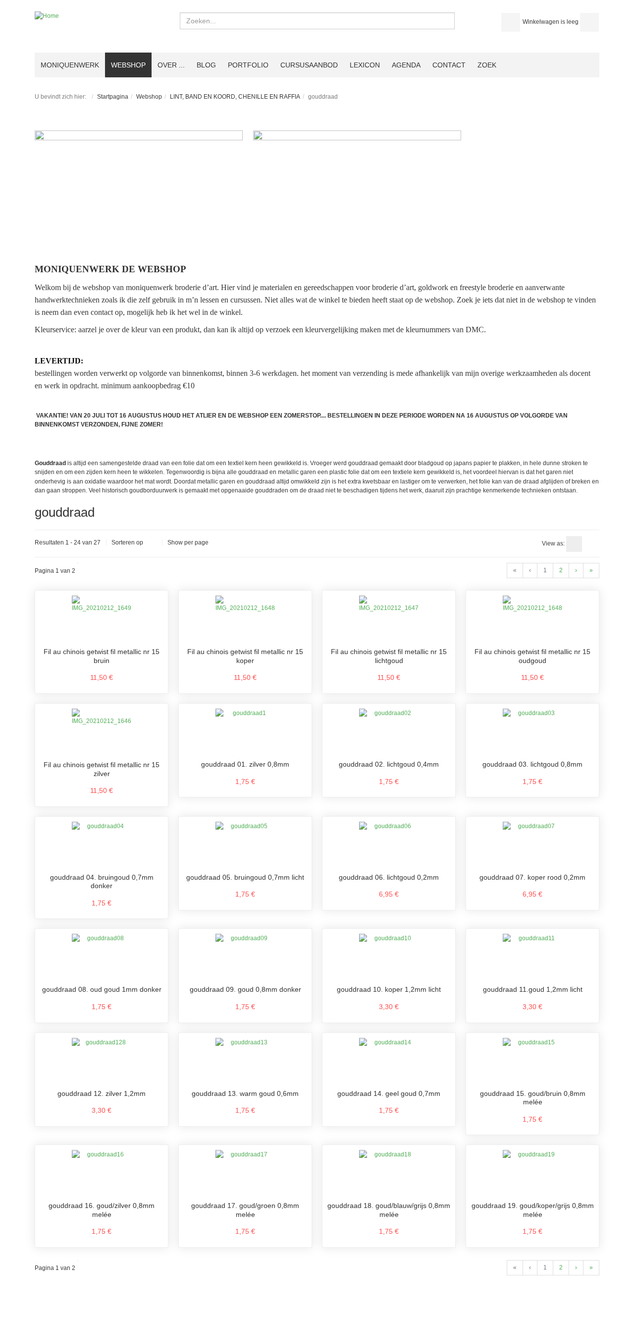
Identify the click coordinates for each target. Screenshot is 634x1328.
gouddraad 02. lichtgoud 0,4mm (389, 764)
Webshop (149, 96)
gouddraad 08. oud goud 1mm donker (101, 989)
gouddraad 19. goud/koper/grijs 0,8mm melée (533, 1210)
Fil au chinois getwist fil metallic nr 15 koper (245, 656)
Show (175, 542)
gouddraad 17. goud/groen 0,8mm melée (245, 1210)
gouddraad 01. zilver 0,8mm (245, 764)
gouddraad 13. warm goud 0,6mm (245, 1093)
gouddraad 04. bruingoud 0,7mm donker (102, 881)
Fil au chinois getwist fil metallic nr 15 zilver (101, 769)
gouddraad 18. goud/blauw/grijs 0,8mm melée (388, 1210)
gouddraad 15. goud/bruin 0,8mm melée (532, 1097)
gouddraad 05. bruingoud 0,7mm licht (245, 877)
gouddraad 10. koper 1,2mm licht (389, 989)
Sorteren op (127, 542)
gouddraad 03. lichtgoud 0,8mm (532, 764)
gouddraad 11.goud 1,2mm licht (532, 989)
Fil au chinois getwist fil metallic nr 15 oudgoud (532, 656)
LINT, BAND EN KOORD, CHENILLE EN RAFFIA (235, 96)
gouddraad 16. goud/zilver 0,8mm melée (102, 1210)
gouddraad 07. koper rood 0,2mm (532, 877)
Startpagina (112, 96)
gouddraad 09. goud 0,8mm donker (245, 989)
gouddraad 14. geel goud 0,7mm (388, 1093)
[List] (591, 544)
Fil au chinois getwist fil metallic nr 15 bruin (101, 656)
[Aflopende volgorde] (152, 543)
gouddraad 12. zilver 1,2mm (101, 1093)
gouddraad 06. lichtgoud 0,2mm (389, 877)
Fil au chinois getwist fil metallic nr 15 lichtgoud (389, 656)
